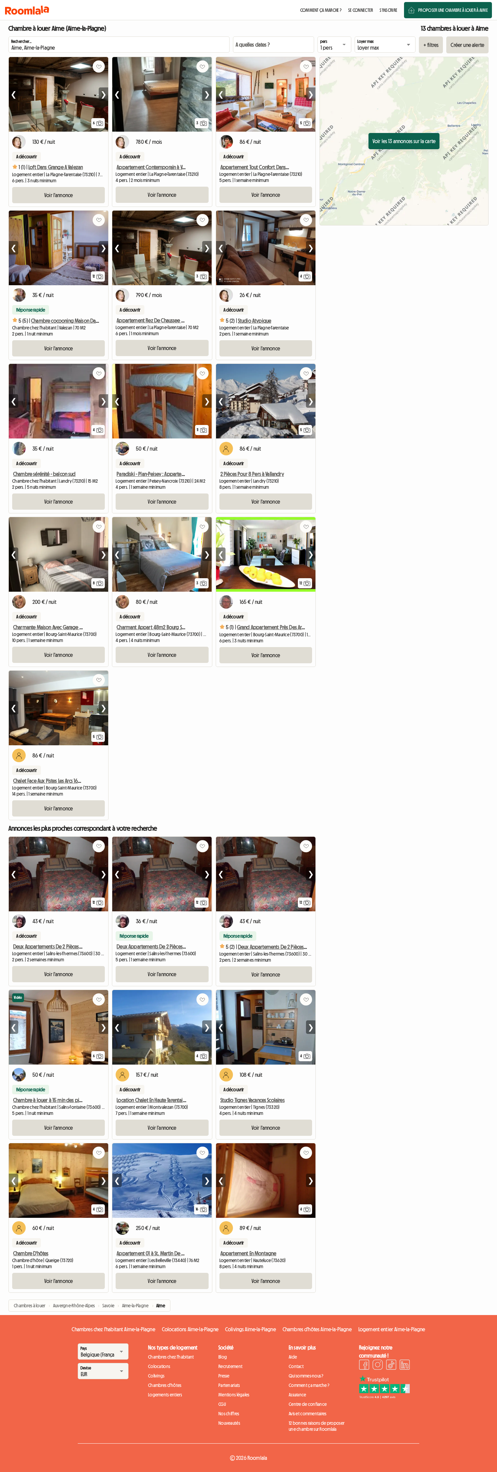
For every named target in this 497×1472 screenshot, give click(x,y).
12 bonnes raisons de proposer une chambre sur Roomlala (317, 1426)
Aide (293, 1357)
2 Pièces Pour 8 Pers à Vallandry (252, 474)
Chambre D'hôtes (30, 1253)
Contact (296, 1366)
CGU (222, 1404)
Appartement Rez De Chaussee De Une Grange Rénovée (174, 320)
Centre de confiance (308, 1404)
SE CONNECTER (360, 10)
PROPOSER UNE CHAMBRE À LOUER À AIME (453, 10)
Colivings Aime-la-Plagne (250, 1329)
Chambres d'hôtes (164, 1385)
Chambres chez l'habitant (171, 1357)
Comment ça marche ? (309, 1385)
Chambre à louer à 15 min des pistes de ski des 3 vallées (70, 1100)
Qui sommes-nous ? (306, 1375)
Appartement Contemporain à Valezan (156, 167)
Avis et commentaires (308, 1413)
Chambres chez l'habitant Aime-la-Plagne (113, 1329)
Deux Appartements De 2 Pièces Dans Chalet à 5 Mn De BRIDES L (77, 946)
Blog (222, 1357)
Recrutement (230, 1366)
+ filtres (431, 45)
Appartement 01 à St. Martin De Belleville (158, 1253)
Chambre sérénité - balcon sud (44, 474)
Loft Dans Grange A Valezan (55, 167)
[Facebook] (364, 1366)
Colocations (159, 1366)
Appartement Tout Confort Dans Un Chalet (263, 167)
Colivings (156, 1375)
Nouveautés (229, 1423)
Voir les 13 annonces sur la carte (404, 141)
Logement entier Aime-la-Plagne (391, 1329)
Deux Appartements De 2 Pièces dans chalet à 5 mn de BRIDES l (180, 946)
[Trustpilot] (384, 1396)
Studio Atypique (254, 320)
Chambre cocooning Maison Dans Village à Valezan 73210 (88, 320)
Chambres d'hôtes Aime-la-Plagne (317, 1329)
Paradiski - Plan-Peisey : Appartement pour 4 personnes (174, 474)
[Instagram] (378, 1366)
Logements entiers (165, 1394)
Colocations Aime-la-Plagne (190, 1329)
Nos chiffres (228, 1413)
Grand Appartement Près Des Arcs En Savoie (281, 627)
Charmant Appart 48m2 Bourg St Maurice (159, 627)
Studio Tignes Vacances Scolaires (252, 1100)
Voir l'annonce (58, 195)
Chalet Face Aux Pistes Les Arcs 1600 (48, 780)
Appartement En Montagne (248, 1253)
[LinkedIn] (405, 1366)
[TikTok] (391, 1366)
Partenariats (229, 1385)
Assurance (297, 1394)
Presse (224, 1375)
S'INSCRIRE (388, 10)
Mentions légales (233, 1394)
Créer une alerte (467, 45)
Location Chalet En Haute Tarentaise (152, 1100)
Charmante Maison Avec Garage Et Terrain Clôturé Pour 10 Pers (76, 627)
